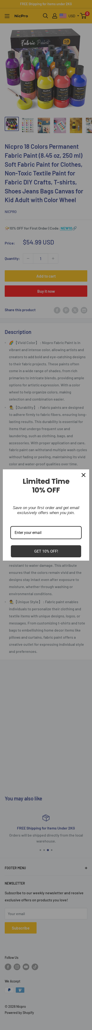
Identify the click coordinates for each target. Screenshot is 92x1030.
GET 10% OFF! (46, 551)
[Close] (83, 475)
